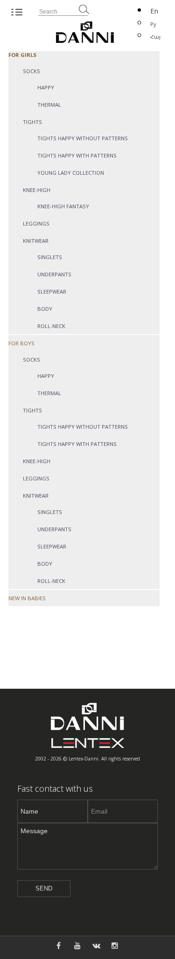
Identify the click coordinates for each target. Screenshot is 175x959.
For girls (22, 54)
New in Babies (27, 598)
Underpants (54, 274)
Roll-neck (51, 325)
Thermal (49, 104)
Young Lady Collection (70, 172)
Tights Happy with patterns (77, 155)
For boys (21, 343)
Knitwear (36, 240)
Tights (32, 121)
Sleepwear (51, 291)
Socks (31, 71)
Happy (45, 87)
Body (44, 308)
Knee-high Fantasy (63, 206)
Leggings (36, 223)
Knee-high (36, 189)
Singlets (49, 256)
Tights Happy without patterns (82, 138)
